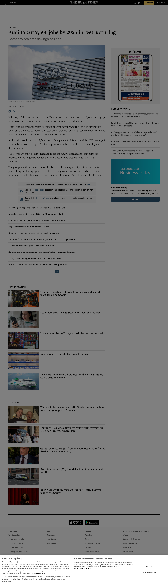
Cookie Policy (40, 573)
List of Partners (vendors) (83, 568)
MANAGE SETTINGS (149, 573)
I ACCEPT (149, 566)
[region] (84, 570)
